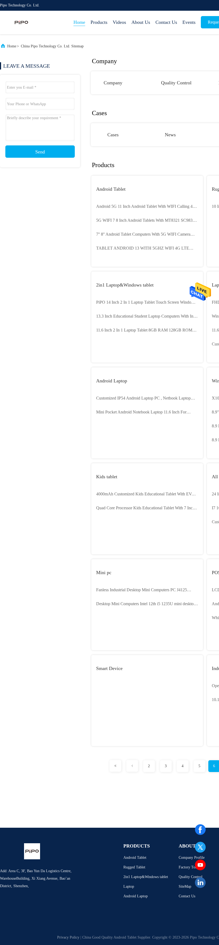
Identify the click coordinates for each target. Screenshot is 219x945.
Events (188, 22)
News (170, 134)
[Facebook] (200, 829)
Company (113, 82)
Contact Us (166, 22)
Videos (119, 22)
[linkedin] (200, 882)
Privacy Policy (68, 937)
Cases (113, 134)
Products (99, 22)
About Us (140, 22)
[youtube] (200, 865)
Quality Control (176, 82)
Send (40, 152)
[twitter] (200, 847)
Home (79, 22)
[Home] (21, 22)
